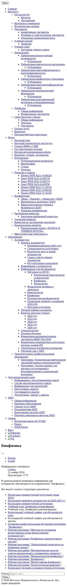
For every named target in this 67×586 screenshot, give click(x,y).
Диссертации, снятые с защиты (31, 394)
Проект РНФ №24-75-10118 (36, 193)
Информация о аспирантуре (36, 266)
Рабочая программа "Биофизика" (26, 559)
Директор (26, 43)
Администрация (23, 40)
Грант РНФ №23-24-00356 (35, 184)
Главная (12, 8)
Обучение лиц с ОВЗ (32, 351)
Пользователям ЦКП (25, 409)
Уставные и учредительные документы (42, 35)
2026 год (32, 327)
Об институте (22, 14)
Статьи (25, 166)
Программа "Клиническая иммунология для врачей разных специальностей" (43, 361)
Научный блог (22, 140)
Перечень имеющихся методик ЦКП (34, 415)
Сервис (12, 418)
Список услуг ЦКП (25, 406)
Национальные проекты (27, 225)
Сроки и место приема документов (39, 259)
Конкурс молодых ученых (35, 313)
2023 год (32, 318)
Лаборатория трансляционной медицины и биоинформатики (38, 101)
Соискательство (30, 330)
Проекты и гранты (24, 172)
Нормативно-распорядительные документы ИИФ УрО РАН (38, 338)
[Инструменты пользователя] (2, 453)
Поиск (17, 424)
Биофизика (40, 280)
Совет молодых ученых (27, 117)
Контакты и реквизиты (27, 23)
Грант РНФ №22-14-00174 (35, 181)
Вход (10, 430)
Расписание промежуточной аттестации (30, 503)
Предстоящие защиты (26, 389)
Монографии (28, 163)
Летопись (26, 122)
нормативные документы (35, 32)
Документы (20, 29)
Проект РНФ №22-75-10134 (36, 187)
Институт (13, 11)
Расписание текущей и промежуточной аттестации (36, 567)
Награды (26, 17)
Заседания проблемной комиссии (39, 216)
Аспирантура (21, 239)
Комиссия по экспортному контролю (34, 222)
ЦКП (10, 397)
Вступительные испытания (42, 263)
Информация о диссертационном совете (36, 380)
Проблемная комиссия (26, 213)
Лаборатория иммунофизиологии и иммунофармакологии (40, 71)
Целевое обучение (31, 333)
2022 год (32, 315)
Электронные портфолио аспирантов (41, 348)
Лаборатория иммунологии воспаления (43, 64)
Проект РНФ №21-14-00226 (36, 175)
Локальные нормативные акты (38, 38)
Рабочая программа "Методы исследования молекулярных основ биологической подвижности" (32, 532)
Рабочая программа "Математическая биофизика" (35, 556)
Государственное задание (28, 149)
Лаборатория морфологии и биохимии (42, 79)
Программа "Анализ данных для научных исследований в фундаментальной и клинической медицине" (39, 370)
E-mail (11, 461)
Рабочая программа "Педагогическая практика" (34, 565)
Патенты (26, 169)
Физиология (40, 283)
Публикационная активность (37, 160)
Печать (12, 458)
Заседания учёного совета (35, 49)
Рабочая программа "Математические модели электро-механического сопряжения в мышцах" (34, 552)
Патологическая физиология (43, 298)
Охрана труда (21, 128)
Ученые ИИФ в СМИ (26, 146)
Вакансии (19, 131)
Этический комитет (25, 219)
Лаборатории (21, 52)
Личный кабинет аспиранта (36, 310)
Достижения (28, 20)
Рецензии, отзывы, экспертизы (31, 155)
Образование (15, 236)
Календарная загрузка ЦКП (29, 412)
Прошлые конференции (34, 210)
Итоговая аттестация (38, 307)
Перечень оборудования (27, 403)
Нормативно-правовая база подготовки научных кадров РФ (43, 343)
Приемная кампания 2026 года (44, 245)
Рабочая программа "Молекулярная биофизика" (34, 562)
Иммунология (35, 292)
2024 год (32, 321)
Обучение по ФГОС (38, 272)
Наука (11, 137)
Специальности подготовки (42, 248)
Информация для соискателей (30, 386)
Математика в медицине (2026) (38, 201)
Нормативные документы (35, 114)
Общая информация (32, 111)
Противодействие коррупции (30, 134)
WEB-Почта (21, 427)
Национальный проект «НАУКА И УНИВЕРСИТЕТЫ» (40, 229)
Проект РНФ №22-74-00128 (36, 190)
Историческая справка (26, 26)
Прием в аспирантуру (33, 242)
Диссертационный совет (21, 377)
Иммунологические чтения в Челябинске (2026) (37, 206)
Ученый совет (22, 46)
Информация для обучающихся (38, 269)
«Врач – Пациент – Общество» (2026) (41, 198)
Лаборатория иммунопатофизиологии (42, 84)
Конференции (22, 196)
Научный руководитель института (33, 143)
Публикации (34, 61)
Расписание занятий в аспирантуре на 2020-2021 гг (36, 500)
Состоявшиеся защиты (26, 392)
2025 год (32, 324)
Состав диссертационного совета (32, 383)
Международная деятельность (30, 234)
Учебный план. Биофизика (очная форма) (31, 506)
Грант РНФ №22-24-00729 (35, 178)
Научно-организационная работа (32, 152)
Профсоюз (20, 108)
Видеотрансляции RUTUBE (30, 421)
